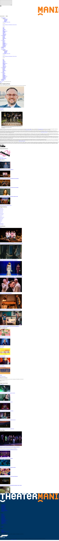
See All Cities (4, 34)
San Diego (4, 32)
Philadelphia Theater (3, 520)
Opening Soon (5, 19)
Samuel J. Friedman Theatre (3, 338)
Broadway (4, 24)
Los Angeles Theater (3, 505)
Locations (4, 18)
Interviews (4, 69)
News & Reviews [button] (3, 35)
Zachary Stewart (2, 108)
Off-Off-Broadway (10, 24)
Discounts (5, 21)
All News (2, 523)
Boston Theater (3, 506)
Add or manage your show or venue (5, 531)
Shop (1, 530)
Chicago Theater (3, 517)
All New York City (15, 24)
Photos (3, 71)
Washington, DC (4, 66)
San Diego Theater (3, 521)
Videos (3, 39)
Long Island (4, 29)
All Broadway (5, 51)
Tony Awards (2, 80)
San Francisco (4, 45)
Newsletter (2, 47)
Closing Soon (5, 52)
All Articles (4, 68)
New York (2, 526)
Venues (3, 53)
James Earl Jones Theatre (2, 376)
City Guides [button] (2, 40)
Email (1, 380)
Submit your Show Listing (7, 53)
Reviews (4, 36)
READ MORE (1, 384)
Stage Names (2, 529)
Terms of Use (15, 539)
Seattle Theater (3, 509)
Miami (3, 30)
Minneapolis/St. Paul (5, 63)
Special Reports (4, 38)
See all (0, 161)
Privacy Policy (12, 539)
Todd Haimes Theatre (2, 357)
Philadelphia (4, 31)
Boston (3, 27)
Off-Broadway (6, 24)
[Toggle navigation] (0, 6)
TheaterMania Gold (3, 79)
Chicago (4, 41)
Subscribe (1, 536)
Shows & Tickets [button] (3, 17)
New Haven (4, 46)
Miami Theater (3, 507)
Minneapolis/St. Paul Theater (4, 510)
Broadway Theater (3, 504)
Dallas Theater (3, 518)
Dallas (3, 28)
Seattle (3, 33)
